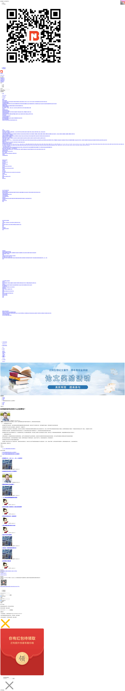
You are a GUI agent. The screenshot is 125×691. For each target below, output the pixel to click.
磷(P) (111, 144)
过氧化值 (20, 101)
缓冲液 (5, 153)
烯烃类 (13, 198)
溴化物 (30, 133)
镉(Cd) (36, 144)
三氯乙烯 (28, 149)
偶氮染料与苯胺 (31, 282)
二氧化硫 (3, 147)
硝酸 (48, 147)
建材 (3, 225)
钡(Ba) (27, 144)
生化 (5, 295)
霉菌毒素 (3, 105)
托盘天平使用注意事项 (7, 534)
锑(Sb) (10, 145)
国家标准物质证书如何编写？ (9, 448)
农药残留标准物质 (5, 112)
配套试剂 (10, 153)
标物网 (3, 397)
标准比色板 (32, 313)
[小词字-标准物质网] (5, 504)
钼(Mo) (99, 144)
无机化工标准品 (5, 193)
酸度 (18, 101)
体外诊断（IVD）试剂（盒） (7, 256)
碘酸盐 (70, 133)
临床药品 (3, 250)
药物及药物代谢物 (18, 257)
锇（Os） (84, 144)
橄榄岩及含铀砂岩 (16, 224)
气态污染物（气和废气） (6, 146)
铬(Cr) (43, 144)
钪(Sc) (12, 145)
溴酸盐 (39, 133)
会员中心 (5, 574)
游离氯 (19, 133)
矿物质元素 (15, 101)
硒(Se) (14, 145)
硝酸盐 (44, 133)
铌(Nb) (104, 144)
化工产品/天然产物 (5, 190)
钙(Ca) (33, 144)
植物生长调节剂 (28, 113)
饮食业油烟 (45, 147)
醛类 (8, 192)
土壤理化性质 (16, 222)
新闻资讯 (3, 352)
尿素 (72, 133)
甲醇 (19, 149)
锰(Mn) (96, 144)
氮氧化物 (7, 147)
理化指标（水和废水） (6, 130)
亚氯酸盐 (63, 133)
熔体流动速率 (13, 313)
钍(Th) (28, 145)
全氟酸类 (11, 282)
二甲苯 (14, 149)
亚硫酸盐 (67, 133)
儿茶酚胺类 (13, 252)
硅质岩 (7, 224)
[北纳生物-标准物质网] (5, 420)
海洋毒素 (16, 105)
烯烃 (5, 192)
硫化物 (10, 133)
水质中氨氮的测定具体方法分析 (8, 525)
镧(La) (87, 144)
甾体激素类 (4, 103)
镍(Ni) (109, 144)
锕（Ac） (88, 145)
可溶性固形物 (37, 101)
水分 (27, 101)
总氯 (21, 133)
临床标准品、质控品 (5, 253)
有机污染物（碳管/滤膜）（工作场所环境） (9, 148)
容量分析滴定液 (5, 150)
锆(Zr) (50, 145)
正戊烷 (37, 149)
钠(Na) (102, 144)
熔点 (16, 313)
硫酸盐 (15, 133)
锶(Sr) (21, 145)
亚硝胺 (3, 111)
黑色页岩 (3, 224)
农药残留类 (24, 257)
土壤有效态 (8, 222)
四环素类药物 (22, 103)
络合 (10, 151)
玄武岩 (9, 224)
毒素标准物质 (4, 104)
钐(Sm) (16, 145)
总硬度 (35, 131)
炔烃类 (27, 198)
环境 (3, 129)
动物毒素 (10, 105)
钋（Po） (68, 145)
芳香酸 (8, 282)
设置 (13, 678)
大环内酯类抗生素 (37, 103)
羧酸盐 (23, 192)
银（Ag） (11, 144)
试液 (3, 153)
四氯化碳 (25, 149)
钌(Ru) (7, 145)
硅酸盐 (61, 133)
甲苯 (12, 149)
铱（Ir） (81, 144)
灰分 (28, 101)
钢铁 (3, 177)
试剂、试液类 (4, 152)
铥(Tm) (35, 145)
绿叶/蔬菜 (24, 107)
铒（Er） (52, 144)
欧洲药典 (7, 255)
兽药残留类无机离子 (29, 257)
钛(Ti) (30, 145)
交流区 (3, 354)
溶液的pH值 (4, 313)
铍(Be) (29, 144)
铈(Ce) (38, 144)
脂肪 (5, 101)
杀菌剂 (17, 113)
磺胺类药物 (8, 103)
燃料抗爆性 (8, 315)
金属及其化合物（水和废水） (7, 143)
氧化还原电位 (22, 131)
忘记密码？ (2, 601)
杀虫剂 (19, 113)
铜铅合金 (3, 176)
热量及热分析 (27, 313)
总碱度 (28, 131)
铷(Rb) (122, 144)
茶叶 (20, 107)
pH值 (25, 101)
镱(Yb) (45, 145)
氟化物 (25, 133)
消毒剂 (28, 111)
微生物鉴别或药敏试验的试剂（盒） (39, 257)
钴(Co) (41, 144)
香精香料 (18, 282)
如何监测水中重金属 (6, 560)
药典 (3, 254)
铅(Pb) (113, 144)
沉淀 (8, 151)
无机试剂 (3, 199)
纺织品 (3, 281)
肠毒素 (13, 105)
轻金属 (3, 165)
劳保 (3, 295)
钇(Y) (43, 145)
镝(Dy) (50, 144)
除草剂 (24, 113)
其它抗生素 (12, 103)
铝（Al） (14, 144)
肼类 (36, 192)
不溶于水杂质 (32, 101)
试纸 (6, 293)
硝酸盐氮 (47, 133)
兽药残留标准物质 (5, 102)
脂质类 (31, 252)
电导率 (42, 101)
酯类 (18, 192)
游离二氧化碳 (31, 131)
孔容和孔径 (39, 313)
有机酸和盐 (21, 252)
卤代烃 (27, 192)
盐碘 (30, 107)
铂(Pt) (120, 144)
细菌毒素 (7, 105)
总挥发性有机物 (8, 149)
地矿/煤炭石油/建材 (5, 220)
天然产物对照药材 (5, 196)
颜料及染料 (22, 282)
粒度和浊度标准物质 (5, 314)
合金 (3, 175)
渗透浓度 (43, 313)
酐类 (16, 192)
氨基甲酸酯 (13, 113)
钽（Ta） (64, 145)
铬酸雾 (37, 147)
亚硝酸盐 (50, 133)
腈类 (34, 192)
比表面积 (35, 313)
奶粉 (11, 107)
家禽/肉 (28, 107)
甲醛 (3, 149)
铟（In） (78, 144)
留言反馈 (2, 574)
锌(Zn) (48, 145)
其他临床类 (34, 252)
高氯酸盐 (36, 133)
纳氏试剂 (2, 77)
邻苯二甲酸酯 (26, 282)
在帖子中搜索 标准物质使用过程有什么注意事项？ (11, 454)
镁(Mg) (94, 144)
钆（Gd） (64, 144)
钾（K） (23, 144)
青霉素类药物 (31, 103)
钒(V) (39, 145)
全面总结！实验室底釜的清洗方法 (9, 547)
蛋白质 (3, 101)
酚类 (13, 192)
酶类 (10, 257)
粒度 (40, 101)
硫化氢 (25, 147)
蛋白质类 (3, 257)
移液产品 (3, 293)
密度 (44, 101)
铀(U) (37, 145)
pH (7, 131)
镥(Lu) (92, 144)
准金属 (3, 173)
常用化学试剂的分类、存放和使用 (9, 516)
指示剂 (8, 153)
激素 (8, 257)
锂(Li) (89, 144)
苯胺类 (8, 111)
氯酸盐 (33, 133)
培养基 (13, 153)
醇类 (8, 198)
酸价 (23, 101)
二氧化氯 (42, 131)
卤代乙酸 (53, 133)
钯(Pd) (115, 144)
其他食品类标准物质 (5, 110)
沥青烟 (41, 147)
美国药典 (10, 255)
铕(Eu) (56, 144)
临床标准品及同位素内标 (6, 251)
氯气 (27, 147)
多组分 (42, 149)
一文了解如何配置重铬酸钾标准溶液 (9, 497)
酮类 (11, 192)
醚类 (14, 192)
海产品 (16, 107)
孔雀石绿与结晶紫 (44, 103)
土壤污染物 (12, 222)
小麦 (14, 107)
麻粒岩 (12, 224)
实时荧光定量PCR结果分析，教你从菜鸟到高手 (12, 506)
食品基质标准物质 (5, 106)
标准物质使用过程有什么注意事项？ (9, 471)
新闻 (3, 353)
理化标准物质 (4, 100)
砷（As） (18, 144)
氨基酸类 (6, 252)
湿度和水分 (23, 313)
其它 (46, 101)
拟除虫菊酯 (9, 113)
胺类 (38, 192)
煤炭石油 (3, 227)
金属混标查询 (2, 90)
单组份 (40, 149)
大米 (12, 107)
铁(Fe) (58, 144)
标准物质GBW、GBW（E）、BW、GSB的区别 (12, 458)
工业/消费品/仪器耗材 (6, 280)
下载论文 (2, 406)
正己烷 (35, 149)
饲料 (18, 107)
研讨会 (3, 351)
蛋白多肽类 (25, 252)
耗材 (3, 292)
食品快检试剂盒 (5, 109)
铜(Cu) (47, 144)
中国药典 (3, 255)
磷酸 (49, 147)
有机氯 (6, 113)
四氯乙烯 (31, 149)
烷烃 (3, 192)
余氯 (39, 131)
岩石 (3, 223)
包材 (3, 296)
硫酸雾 (32, 147)
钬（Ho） (74, 144)
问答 (3, 355)
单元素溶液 (4, 144)
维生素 (12, 101)
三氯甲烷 (21, 149)
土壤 (3, 221)
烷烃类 (10, 198)
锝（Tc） (61, 145)
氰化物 (13, 133)
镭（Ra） (78, 145)
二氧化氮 (10, 147)
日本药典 (13, 255)
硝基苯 (32, 192)
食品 (3, 99)
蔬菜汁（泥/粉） (7, 107)
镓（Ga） (60, 144)
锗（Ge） (67, 144)
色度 (3, 131)
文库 (3, 399)
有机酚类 (14, 282)
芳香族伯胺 (19, 111)
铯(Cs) (45, 144)
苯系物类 (3, 198)
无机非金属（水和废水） (6, 132)
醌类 (6, 192)
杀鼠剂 (6, 111)
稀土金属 (3, 171)
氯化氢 (30, 147)
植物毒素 (19, 105)
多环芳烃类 (12, 111)
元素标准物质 (4, 194)
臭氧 (13, 147)
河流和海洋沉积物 (5, 228)
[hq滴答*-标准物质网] (7, 469)
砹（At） (71, 145)
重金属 (3, 167)
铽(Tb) (23, 145)
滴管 (8, 293)
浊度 (6, 131)
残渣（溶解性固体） (11, 131)
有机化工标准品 (5, 191)
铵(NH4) (52, 145)
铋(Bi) (31, 144)
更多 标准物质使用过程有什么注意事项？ (9, 452)
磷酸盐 (41, 133)
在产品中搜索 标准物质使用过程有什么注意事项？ (11, 453)
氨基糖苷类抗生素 (50, 103)
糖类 (6, 257)
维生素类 (17, 252)
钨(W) (41, 145)
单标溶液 (3, 133)
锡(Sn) (19, 145)
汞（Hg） (56, 145)
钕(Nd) (106, 144)
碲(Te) (26, 145)
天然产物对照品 (5, 195)
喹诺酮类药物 (17, 103)
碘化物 (28, 133)
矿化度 (16, 131)
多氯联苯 (15, 111)
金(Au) (21, 144)
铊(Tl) (32, 145)
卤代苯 (3, 282)
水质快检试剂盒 (5, 155)
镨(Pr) (118, 144)
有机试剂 (3, 197)
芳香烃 (30, 192)
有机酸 (20, 192)
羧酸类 (6, 282)
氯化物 (23, 133)
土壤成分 (3, 222)
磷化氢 (35, 147)
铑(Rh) (5, 145)
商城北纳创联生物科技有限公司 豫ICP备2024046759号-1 (10, 586)
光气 (39, 147)
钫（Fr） (74, 145)
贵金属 (3, 169)
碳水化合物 (9, 101)
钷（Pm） (81, 145)
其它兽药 (55, 103)
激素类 (3, 252)
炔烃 (25, 192)
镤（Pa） (84, 145)
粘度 (20, 313)
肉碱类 (28, 252)
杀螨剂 (22, 113)
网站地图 (3, 68)
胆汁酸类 (9, 252)
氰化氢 (19, 147)
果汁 (3, 107)
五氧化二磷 (22, 147)
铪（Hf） (71, 144)
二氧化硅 (58, 133)
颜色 (37, 131)
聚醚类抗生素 (26, 103)
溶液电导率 (9, 313)
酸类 (6, 198)
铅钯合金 (7, 176)
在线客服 (2, 91)
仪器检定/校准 (47, 313)
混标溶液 (7, 133)
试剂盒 (3, 108)
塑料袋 (10, 293)
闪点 (18, 313)
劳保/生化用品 (4, 294)
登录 (1, 597)
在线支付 (4, 67)
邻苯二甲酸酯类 (24, 111)
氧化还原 (5, 151)
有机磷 (3, 113)
